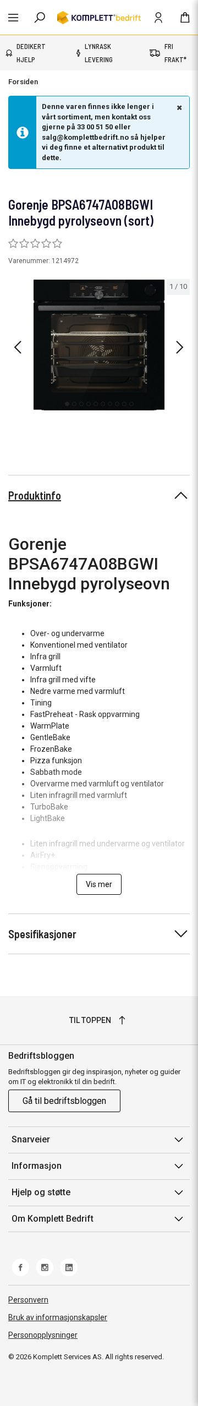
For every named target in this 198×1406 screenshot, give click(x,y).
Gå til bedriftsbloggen (64, 1101)
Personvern (28, 1299)
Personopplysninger (43, 1335)
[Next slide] (180, 347)
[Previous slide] (18, 347)
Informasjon (37, 1166)
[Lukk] (178, 107)
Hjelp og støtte (41, 1192)
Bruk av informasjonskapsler (57, 1317)
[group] (99, 345)
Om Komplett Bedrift (53, 1218)
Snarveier (31, 1139)
